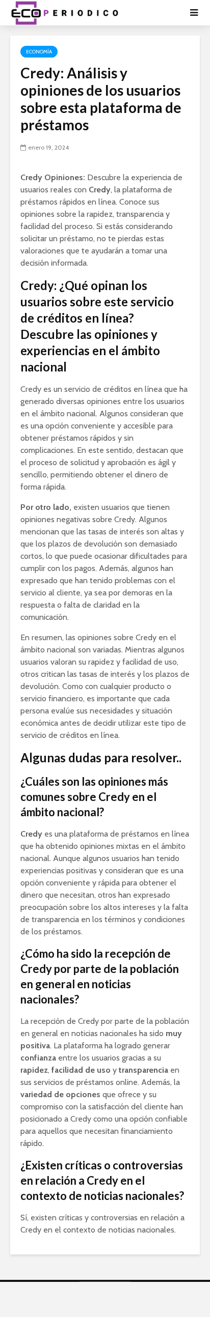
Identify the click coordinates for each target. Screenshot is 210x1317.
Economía (39, 51)
